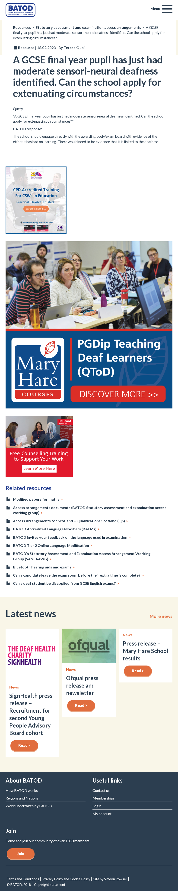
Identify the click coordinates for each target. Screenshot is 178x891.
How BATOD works (22, 790)
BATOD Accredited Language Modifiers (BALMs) (54, 529)
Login (96, 805)
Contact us (101, 790)
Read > (24, 745)
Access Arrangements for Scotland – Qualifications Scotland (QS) (69, 521)
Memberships (103, 798)
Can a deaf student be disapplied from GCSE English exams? (64, 583)
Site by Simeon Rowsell (110, 879)
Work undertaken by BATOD (29, 805)
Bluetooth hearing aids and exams (42, 567)
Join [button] (20, 853)
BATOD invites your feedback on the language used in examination (70, 537)
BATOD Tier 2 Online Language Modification (51, 545)
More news (161, 616)
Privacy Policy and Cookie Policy (66, 879)
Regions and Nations (22, 798)
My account (101, 813)
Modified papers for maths (36, 499)
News (14, 687)
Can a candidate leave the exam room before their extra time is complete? (76, 575)
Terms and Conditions (23, 879)
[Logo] (20, 9)
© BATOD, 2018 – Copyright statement (36, 885)
